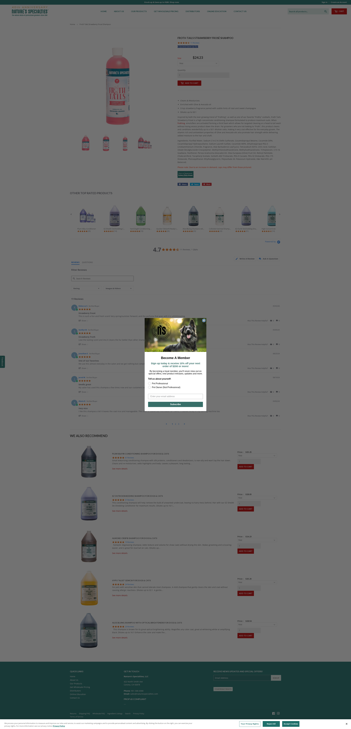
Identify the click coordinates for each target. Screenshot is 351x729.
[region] (175, 724)
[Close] (347, 724)
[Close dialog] (204, 320)
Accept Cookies (291, 724)
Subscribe (175, 404)
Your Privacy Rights (250, 724)
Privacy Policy (59, 726)
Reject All (271, 724)
